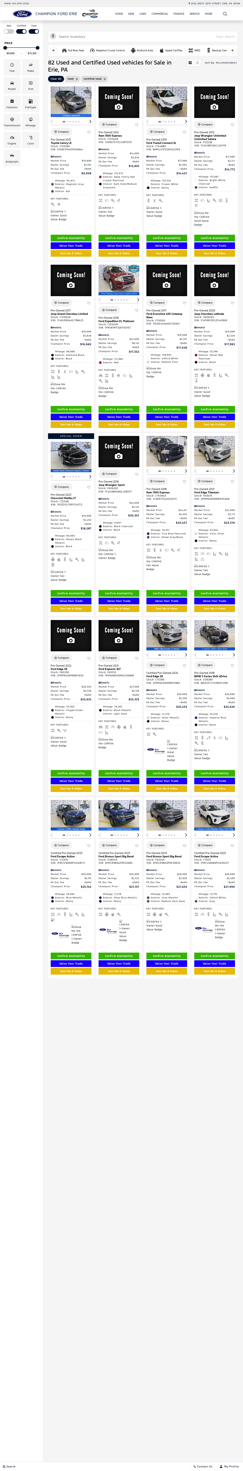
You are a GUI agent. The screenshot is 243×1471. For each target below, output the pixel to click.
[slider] (5, 48)
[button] (225, 13)
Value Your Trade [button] (71, 245)
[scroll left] (53, 50)
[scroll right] (232, 50)
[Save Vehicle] (88, 132)
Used (142, 13)
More (209, 14)
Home (119, 13)
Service (195, 13)
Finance (178, 13)
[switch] (9, 29)
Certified (21, 25)
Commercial (160, 13)
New (131, 13)
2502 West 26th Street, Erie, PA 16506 (215, 3)
